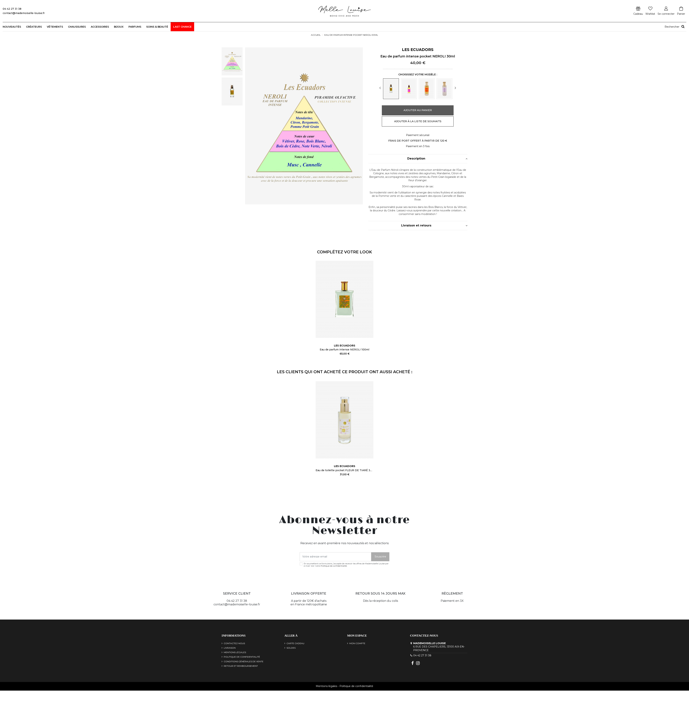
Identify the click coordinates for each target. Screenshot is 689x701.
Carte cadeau (295, 643)
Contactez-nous (234, 643)
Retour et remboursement (241, 666)
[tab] (417, 158)
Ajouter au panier (418, 110)
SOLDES (291, 647)
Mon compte (357, 643)
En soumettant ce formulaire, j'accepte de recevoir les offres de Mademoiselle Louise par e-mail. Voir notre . (346, 564)
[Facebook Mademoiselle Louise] (412, 663)
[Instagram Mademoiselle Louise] (418, 663)
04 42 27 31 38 (422, 655)
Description (416, 158)
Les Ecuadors (417, 49)
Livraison (230, 647)
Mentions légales (235, 652)
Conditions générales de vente (243, 661)
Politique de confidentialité (334, 566)
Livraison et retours (416, 225)
